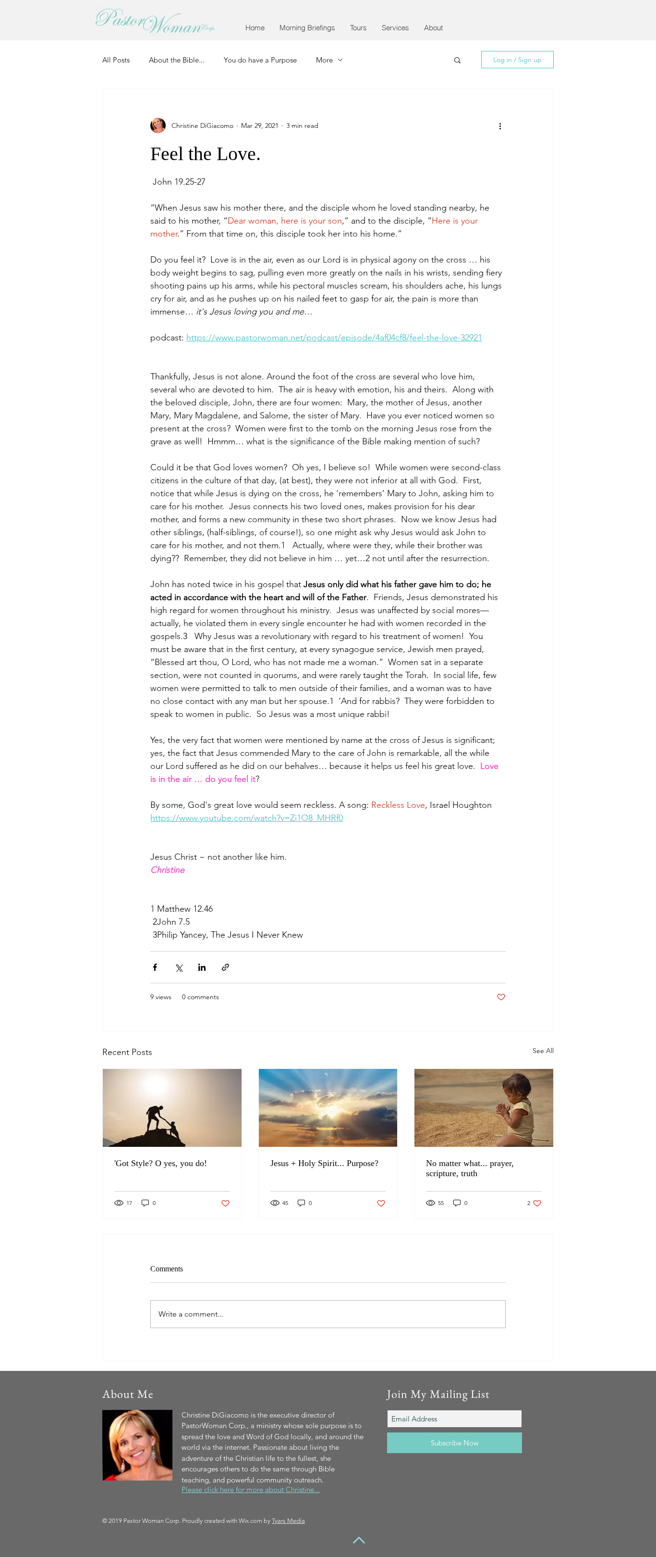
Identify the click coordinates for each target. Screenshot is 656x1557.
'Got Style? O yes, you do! (160, 1163)
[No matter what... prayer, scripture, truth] (483, 1108)
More (324, 59)
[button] (307, 27)
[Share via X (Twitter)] (178, 967)
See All (543, 1050)
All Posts (116, 59)
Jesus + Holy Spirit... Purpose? (324, 1163)
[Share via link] (225, 967)
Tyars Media (288, 1520)
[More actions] (500, 125)
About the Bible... (177, 59)
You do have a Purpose (260, 59)
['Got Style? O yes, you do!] (172, 1108)
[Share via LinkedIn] (202, 967)
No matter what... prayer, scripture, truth (470, 1168)
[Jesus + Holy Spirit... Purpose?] (328, 1108)
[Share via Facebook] (154, 967)
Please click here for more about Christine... (251, 1489)
